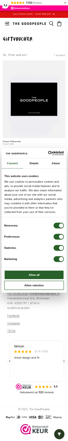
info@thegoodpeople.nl (45, 293)
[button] (7, 24)
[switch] (58, 237)
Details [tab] (34, 163)
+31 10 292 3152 (17, 293)
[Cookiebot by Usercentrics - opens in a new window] (48, 153)
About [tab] (56, 163)
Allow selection (34, 285)
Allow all (34, 274)
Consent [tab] (12, 163)
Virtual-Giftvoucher (12, 141)
